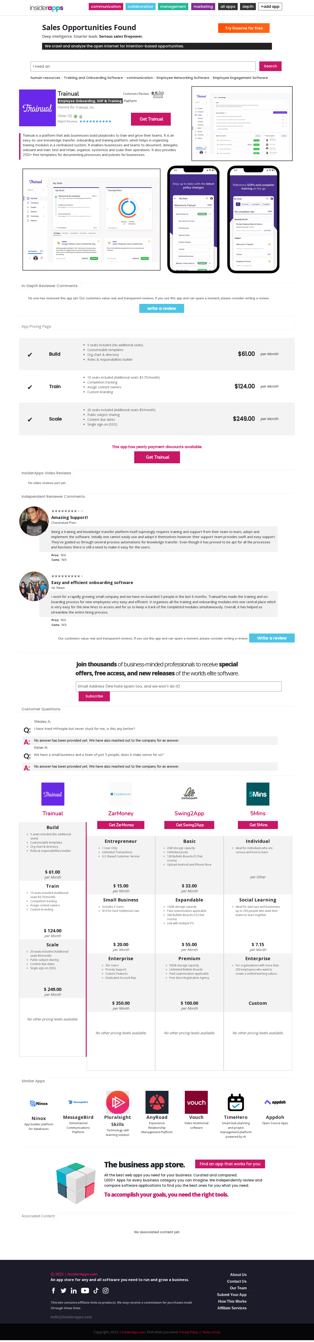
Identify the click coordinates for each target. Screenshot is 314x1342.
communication (106, 6)
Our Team (238, 1288)
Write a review (272, 638)
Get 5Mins (259, 825)
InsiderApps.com (133, 1332)
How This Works (232, 1301)
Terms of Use (211, 1332)
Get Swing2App (190, 825)
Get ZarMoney (121, 825)
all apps (227, 6)
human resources (45, 77)
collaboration (140, 6)
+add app (270, 6)
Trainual (53, 813)
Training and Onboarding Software (93, 77)
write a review (161, 308)
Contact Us (237, 1281)
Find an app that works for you (230, 1164)
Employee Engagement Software (240, 77)
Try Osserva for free (244, 28)
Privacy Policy (188, 1332)
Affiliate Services (232, 1308)
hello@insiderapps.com (71, 1317)
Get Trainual (151, 119)
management (173, 6)
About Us (238, 1275)
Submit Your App (232, 1295)
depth (248, 6)
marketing (203, 6)
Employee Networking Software (183, 77)
